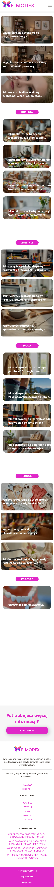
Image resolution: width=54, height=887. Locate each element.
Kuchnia (27, 112)
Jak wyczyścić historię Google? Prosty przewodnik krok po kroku (24, 297)
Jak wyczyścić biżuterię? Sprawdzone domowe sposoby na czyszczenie (25, 327)
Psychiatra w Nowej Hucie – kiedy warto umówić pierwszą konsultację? (24, 64)
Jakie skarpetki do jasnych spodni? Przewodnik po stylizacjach (30, 421)
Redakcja (27, 785)
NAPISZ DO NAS (27, 730)
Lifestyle (27, 242)
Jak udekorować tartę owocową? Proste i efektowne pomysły (29, 213)
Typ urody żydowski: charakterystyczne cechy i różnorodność (20, 531)
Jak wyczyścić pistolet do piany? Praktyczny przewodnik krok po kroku (24, 268)
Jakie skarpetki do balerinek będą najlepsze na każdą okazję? (29, 446)
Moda (27, 345)
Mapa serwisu (26, 877)
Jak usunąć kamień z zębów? (25, 605)
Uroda (27, 476)
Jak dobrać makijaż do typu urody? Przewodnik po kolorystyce (25, 561)
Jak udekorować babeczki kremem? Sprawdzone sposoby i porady (27, 835)
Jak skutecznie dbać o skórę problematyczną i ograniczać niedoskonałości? (21, 94)
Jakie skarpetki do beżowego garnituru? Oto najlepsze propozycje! (26, 369)
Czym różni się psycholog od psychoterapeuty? (21, 34)
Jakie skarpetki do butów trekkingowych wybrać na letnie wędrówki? (28, 395)
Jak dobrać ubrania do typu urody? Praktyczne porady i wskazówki (25, 501)
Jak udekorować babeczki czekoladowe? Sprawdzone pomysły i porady (25, 136)
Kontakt (27, 789)
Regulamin (27, 882)
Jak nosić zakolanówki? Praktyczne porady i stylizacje (27, 856)
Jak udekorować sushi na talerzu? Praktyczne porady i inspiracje (29, 161)
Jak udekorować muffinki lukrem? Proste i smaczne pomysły (29, 187)
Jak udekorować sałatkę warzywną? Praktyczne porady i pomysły (27, 849)
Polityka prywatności (27, 871)
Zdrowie (27, 579)
